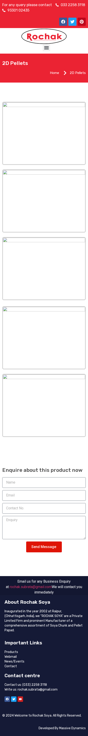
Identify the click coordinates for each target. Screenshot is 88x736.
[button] (46, 47)
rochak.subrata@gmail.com (31, 587)
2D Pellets (15, 63)
